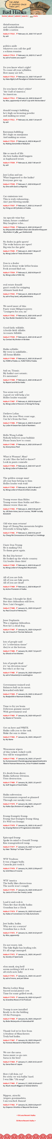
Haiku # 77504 (9, 272)
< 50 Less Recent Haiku (26, 1115)
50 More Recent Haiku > (26, 1120)
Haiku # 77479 (9, 804)
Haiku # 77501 (9, 315)
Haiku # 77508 (9, 184)
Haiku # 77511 (9, 119)
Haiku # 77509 (9, 162)
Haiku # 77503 (9, 294)
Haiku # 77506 (9, 227)
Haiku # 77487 (9, 629)
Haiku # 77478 (9, 825)
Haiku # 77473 (9, 933)
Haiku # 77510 (9, 141)
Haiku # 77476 (9, 868)
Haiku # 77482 (9, 737)
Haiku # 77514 (9, 55)
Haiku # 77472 (9, 954)
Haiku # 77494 (9, 466)
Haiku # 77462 (9, 1104)
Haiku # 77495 (9, 444)
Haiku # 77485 (9, 672)
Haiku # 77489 (9, 586)
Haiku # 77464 (9, 1062)
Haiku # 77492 (9, 509)
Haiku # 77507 (9, 205)
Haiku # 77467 (9, 1040)
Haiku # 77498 (9, 380)
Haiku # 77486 (9, 651)
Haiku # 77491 (9, 533)
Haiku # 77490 (9, 565)
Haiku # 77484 (9, 694)
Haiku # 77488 (9, 608)
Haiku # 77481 (9, 758)
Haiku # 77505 (9, 251)
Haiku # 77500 (9, 337)
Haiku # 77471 (9, 976)
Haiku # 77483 (9, 715)
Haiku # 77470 (9, 997)
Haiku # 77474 (9, 911)
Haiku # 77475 (9, 890)
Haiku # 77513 (9, 76)
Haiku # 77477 (9, 847)
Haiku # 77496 (9, 423)
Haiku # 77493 (9, 487)
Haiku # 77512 (9, 98)
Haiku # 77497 (9, 401)
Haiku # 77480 (9, 782)
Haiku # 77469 (9, 1019)
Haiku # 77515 (9, 33)
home (4, 16)
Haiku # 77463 (9, 1083)
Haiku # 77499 (9, 358)
